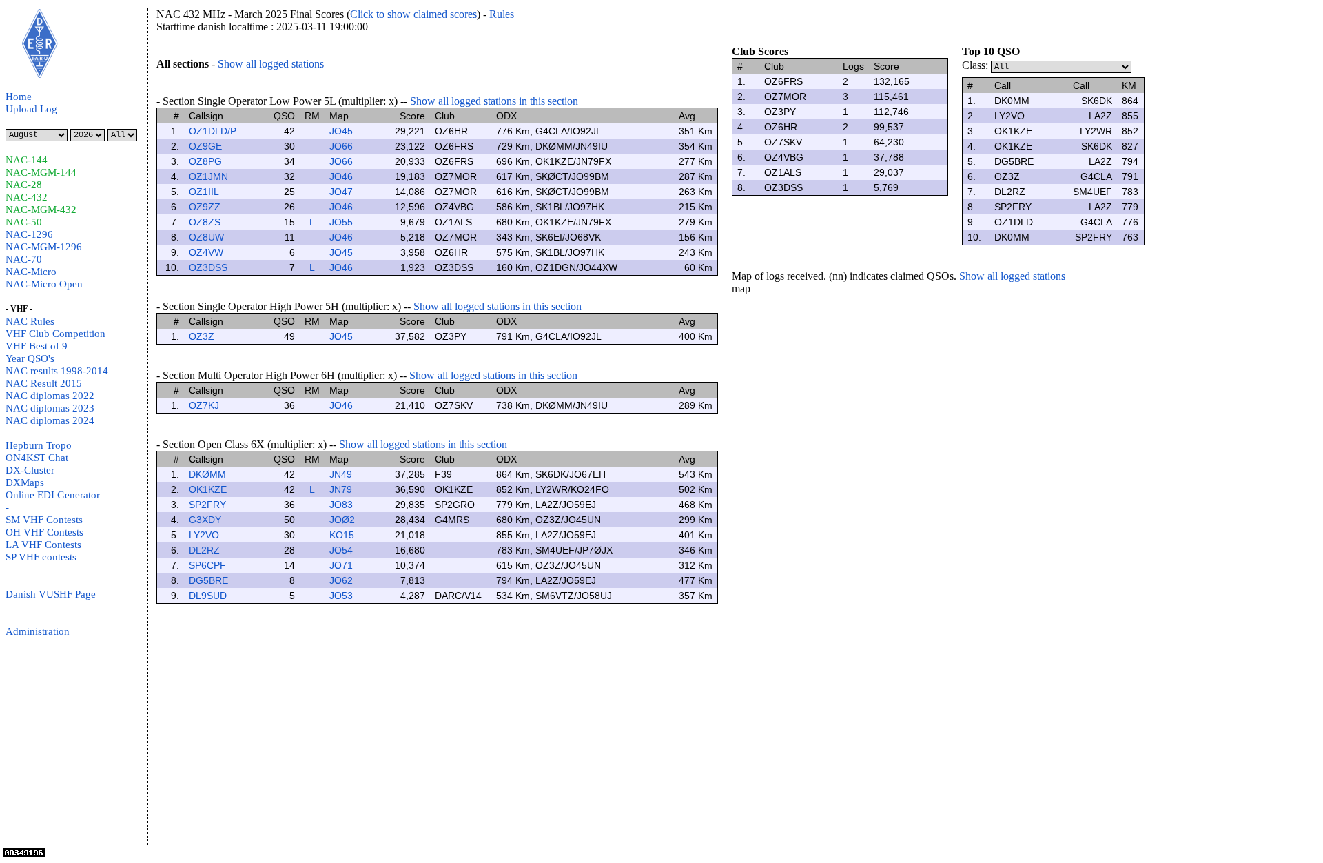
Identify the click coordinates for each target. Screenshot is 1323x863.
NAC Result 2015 (44, 383)
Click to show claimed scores (413, 14)
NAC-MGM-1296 (44, 246)
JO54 (341, 550)
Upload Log (31, 108)
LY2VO (204, 534)
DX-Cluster (30, 470)
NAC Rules (30, 321)
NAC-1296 (29, 234)
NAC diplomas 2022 (50, 395)
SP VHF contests (41, 556)
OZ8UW (206, 237)
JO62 (341, 580)
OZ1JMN (208, 176)
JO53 (341, 595)
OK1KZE (208, 489)
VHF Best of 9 (37, 346)
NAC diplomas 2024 (50, 420)
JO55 (341, 221)
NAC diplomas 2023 (50, 408)
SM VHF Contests (44, 519)
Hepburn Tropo (39, 445)
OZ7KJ (204, 405)
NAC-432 (27, 197)
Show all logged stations (271, 64)
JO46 (341, 176)
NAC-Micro (31, 271)
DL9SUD (208, 595)
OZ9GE (205, 146)
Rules (501, 14)
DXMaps (25, 482)
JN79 (340, 489)
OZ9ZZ (204, 206)
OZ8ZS (204, 221)
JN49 (340, 474)
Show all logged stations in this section (494, 101)
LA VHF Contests (43, 544)
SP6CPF (207, 565)
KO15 (341, 534)
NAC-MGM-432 (41, 209)
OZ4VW (206, 252)
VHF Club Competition (55, 333)
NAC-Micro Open (44, 284)
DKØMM (207, 474)
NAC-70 (24, 259)
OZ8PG (205, 161)
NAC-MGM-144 (41, 172)
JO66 (341, 146)
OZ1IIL (204, 191)
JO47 (341, 191)
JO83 (341, 504)
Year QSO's (30, 358)
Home (19, 96)
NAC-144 (27, 159)
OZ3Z (201, 336)
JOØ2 (342, 519)
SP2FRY (207, 504)
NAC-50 (24, 221)
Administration (38, 631)
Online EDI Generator (53, 494)
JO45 (341, 130)
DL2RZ (204, 550)
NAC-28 (24, 184)
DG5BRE (208, 580)
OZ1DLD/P (212, 130)
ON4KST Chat (37, 457)
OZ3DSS (208, 267)
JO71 (341, 565)
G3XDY (205, 519)
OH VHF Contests (44, 532)
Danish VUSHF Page (51, 594)
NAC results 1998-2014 (57, 370)
